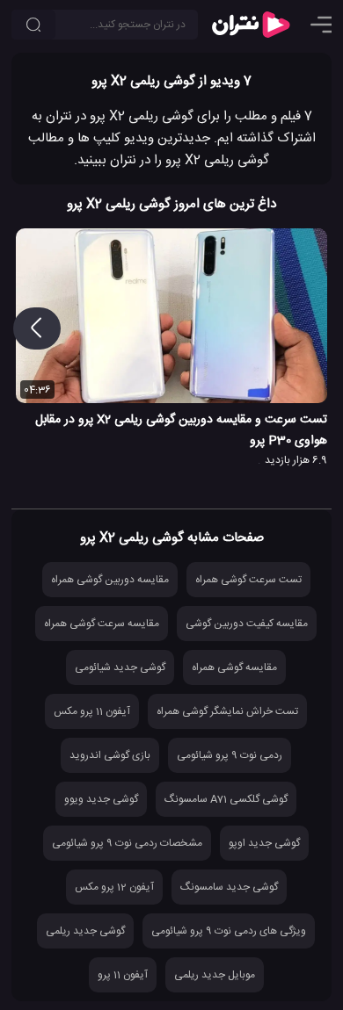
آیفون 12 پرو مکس (114, 887)
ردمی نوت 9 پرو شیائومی (229, 755)
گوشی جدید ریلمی (85, 931)
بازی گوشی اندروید (109, 755)
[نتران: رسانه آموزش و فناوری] (251, 24)
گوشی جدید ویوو (101, 799)
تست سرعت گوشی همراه (248, 579)
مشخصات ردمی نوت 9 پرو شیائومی (127, 843)
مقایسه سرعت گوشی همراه (101, 623)
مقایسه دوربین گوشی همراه (110, 579)
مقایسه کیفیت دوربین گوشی (247, 623)
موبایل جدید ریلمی (214, 975)
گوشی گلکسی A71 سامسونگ (226, 799)
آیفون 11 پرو (123, 975)
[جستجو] (33, 25)
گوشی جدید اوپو (264, 843)
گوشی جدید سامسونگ (229, 887)
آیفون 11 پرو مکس (92, 711)
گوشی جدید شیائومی (120, 667)
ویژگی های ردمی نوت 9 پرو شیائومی (228, 931)
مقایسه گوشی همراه (234, 667)
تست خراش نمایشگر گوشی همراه (227, 711)
